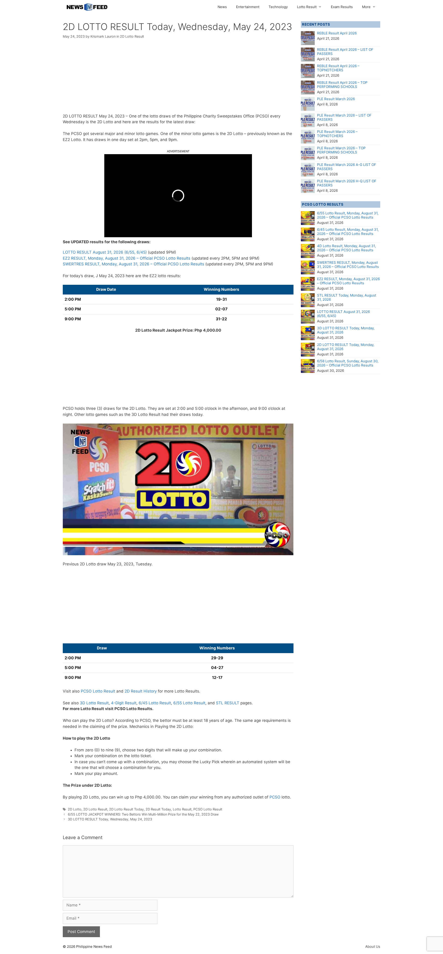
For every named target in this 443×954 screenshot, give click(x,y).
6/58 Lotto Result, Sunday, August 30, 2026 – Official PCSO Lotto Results (347, 363)
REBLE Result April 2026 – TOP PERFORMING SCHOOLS (342, 84)
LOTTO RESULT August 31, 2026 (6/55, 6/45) (105, 252)
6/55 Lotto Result (189, 703)
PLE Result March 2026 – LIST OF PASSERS (344, 117)
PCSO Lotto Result (98, 691)
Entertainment (247, 7)
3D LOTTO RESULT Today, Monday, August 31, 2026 (345, 330)
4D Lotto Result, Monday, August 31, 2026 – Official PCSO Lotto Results (346, 248)
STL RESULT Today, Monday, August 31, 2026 (346, 297)
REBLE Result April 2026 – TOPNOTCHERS (338, 68)
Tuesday (143, 564)
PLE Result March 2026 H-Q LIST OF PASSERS (346, 183)
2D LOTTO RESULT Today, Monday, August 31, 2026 (345, 346)
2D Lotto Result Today (126, 809)
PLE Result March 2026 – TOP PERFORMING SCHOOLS (341, 150)
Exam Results (342, 7)
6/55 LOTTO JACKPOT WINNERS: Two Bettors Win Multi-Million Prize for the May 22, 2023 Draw (143, 814)
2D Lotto (74, 809)
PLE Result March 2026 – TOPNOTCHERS (337, 133)
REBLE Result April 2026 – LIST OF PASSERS (345, 51)
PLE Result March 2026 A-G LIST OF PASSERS (346, 166)
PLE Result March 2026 (336, 99)
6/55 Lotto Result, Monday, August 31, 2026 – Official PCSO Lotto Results (347, 215)
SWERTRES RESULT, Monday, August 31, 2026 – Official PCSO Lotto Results (133, 264)
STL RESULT (227, 703)
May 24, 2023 (112, 116)
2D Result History (141, 691)
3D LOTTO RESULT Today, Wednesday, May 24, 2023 (110, 819)
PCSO (274, 797)
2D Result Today (158, 809)
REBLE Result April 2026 (337, 33)
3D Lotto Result (94, 703)
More (366, 7)
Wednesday (74, 122)
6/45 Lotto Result (155, 703)
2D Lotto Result (132, 36)
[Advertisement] (178, 79)
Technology (278, 7)
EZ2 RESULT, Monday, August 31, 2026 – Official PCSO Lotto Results (126, 258)
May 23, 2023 (120, 564)
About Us (372, 946)
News (222, 7)
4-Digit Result (123, 703)
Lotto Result (307, 7)
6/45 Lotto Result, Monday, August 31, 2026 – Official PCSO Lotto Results (348, 231)
